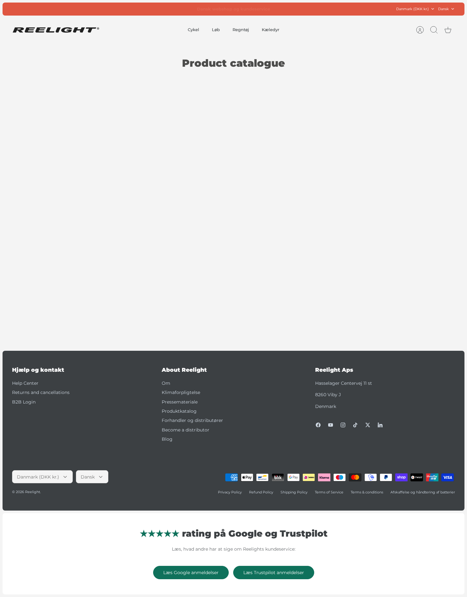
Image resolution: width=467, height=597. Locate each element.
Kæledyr (270, 29)
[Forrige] (168, 9)
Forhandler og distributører (192, 420)
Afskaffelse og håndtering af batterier (422, 492)
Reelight (32, 492)
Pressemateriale (180, 402)
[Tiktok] (355, 425)
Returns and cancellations (41, 392)
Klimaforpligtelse (181, 392)
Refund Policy (261, 492)
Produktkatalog (179, 411)
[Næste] (298, 9)
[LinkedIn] (380, 425)
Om (166, 383)
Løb (216, 29)
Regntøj (241, 29)
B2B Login (24, 402)
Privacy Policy (230, 492)
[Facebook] (318, 425)
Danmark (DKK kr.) (412, 9)
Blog (167, 439)
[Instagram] (343, 425)
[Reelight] (55, 30)
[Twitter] (368, 425)
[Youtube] (330, 425)
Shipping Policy (294, 492)
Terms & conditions (367, 492)
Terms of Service (329, 492)
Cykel (193, 29)
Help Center (25, 383)
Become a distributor (185, 430)
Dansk (443, 9)
